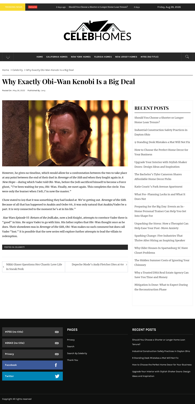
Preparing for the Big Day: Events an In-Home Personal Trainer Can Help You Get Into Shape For (160, 211)
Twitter (9, 376)
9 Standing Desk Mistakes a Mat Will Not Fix (162, 142)
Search (70, 346)
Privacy (9, 354)
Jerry (43, 90)
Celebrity (20, 247)
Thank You (72, 360)
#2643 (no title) (14, 342)
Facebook (11, 365)
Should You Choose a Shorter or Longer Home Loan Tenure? (79, 7)
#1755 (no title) (149, 57)
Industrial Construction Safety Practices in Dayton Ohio (161, 351)
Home (40, 57)
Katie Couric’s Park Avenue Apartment (158, 186)
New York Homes (81, 57)
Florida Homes (103, 57)
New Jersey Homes (126, 57)
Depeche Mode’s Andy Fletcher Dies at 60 (98, 264)
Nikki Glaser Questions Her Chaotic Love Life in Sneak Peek (34, 267)
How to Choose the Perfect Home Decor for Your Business (162, 364)
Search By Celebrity (77, 353)
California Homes (57, 57)
